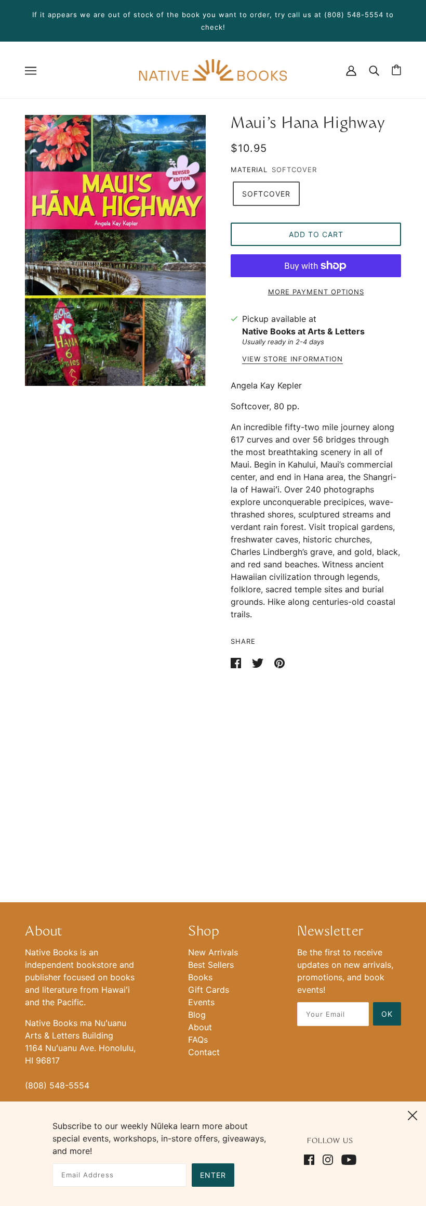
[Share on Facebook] (237, 662)
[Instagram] (327, 1158)
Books (200, 977)
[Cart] (396, 70)
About (200, 1027)
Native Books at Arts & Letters (303, 331)
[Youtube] (346, 1158)
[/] (212, 69)
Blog (197, 1014)
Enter (213, 1175)
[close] (412, 1114)
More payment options (316, 292)
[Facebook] (311, 1158)
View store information (292, 359)
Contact (204, 1052)
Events (201, 1002)
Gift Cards (208, 989)
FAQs (198, 1039)
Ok (387, 1013)
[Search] (374, 70)
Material (249, 169)
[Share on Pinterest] (279, 662)
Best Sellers (211, 964)
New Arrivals (213, 952)
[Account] (351, 70)
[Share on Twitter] (259, 662)
